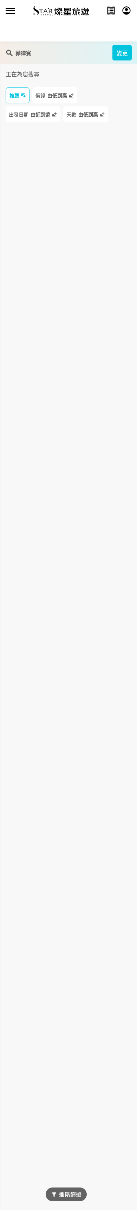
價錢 (51, 95)
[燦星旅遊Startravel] (61, 10)
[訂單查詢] (111, 11)
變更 (122, 53)
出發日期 (29, 114)
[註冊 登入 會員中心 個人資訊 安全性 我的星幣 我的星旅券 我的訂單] (126, 11)
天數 (82, 114)
